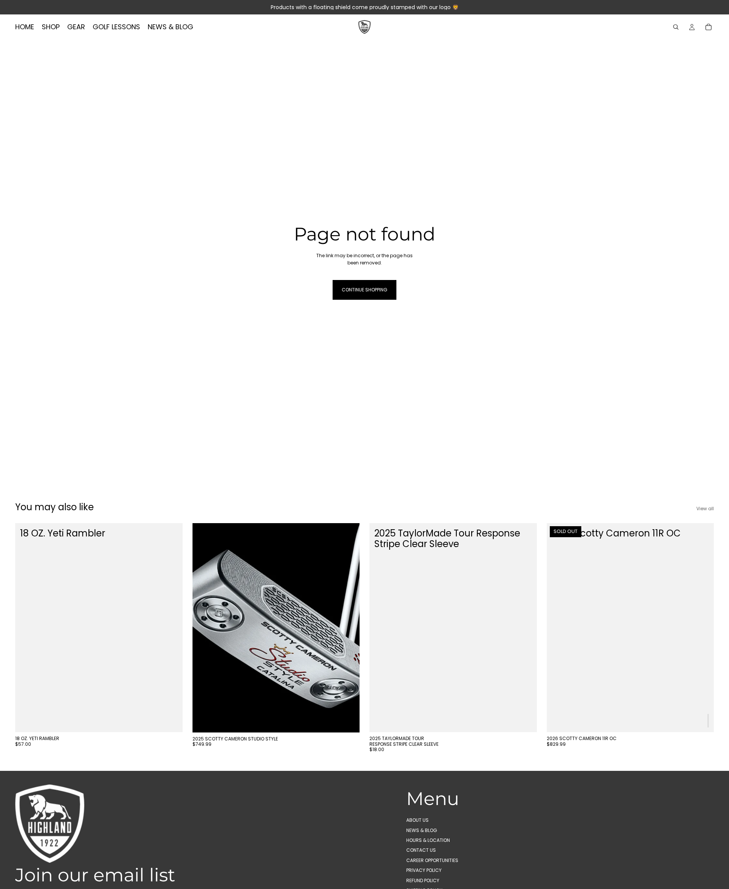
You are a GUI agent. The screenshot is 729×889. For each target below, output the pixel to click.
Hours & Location (428, 840)
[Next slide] (348, 627)
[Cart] (708, 27)
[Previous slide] (204, 627)
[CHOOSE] (171, 721)
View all (705, 508)
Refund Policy (422, 880)
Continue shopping (364, 289)
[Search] (675, 27)
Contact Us (421, 850)
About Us (417, 820)
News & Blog (421, 830)
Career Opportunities (432, 860)
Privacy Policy (424, 870)
